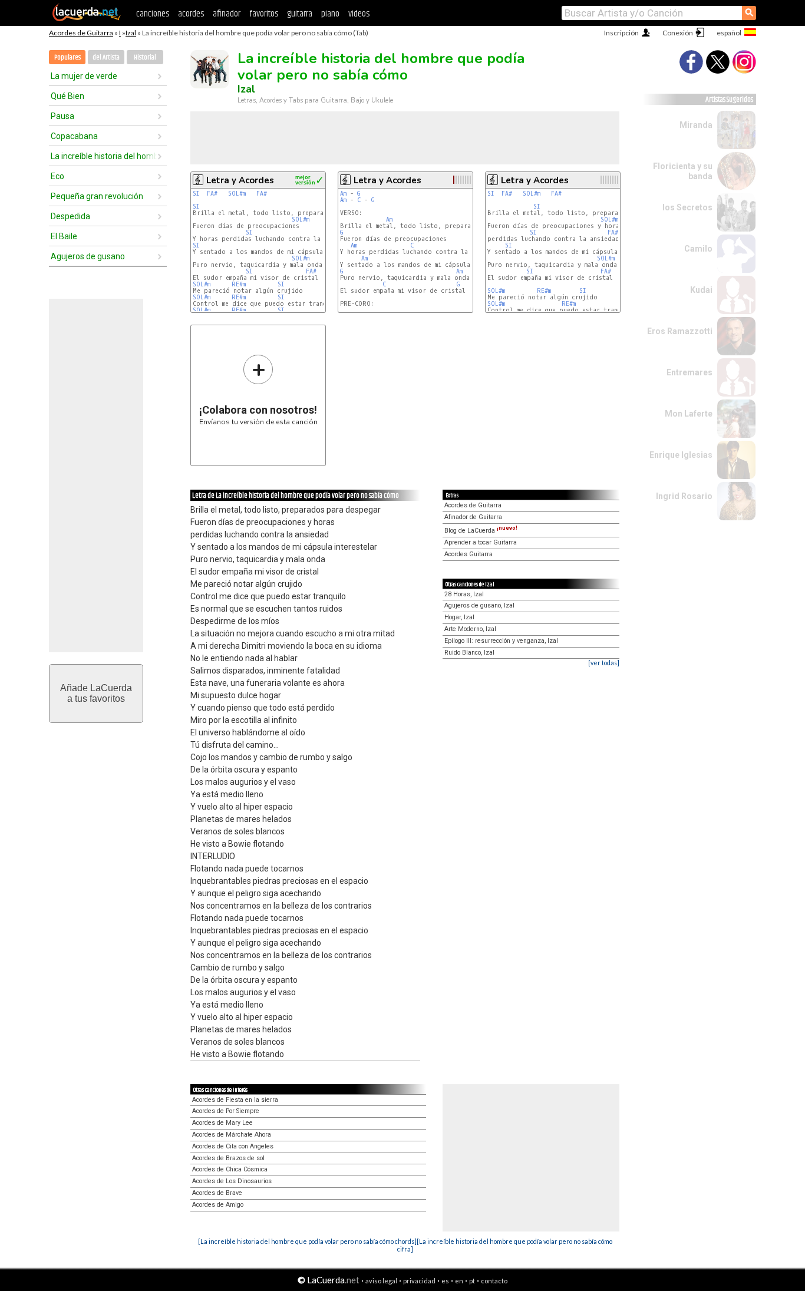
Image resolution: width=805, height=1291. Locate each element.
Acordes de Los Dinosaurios (232, 1181)
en (459, 1281)
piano (330, 13)
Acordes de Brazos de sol (228, 1158)
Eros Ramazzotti (679, 331)
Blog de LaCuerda (480, 530)
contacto (494, 1281)
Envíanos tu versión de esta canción (258, 390)
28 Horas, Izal (464, 594)
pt (472, 1281)
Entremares (689, 372)
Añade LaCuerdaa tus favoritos (96, 693)
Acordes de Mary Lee (222, 1123)
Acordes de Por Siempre (225, 1111)
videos (358, 13)
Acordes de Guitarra (81, 32)
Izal (131, 32)
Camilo (698, 248)
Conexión (677, 32)
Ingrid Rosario (684, 496)
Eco (57, 176)
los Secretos (687, 207)
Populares (67, 57)
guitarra (299, 13)
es (445, 1281)
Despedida (70, 216)
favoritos (263, 13)
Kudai (701, 290)
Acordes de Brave (217, 1193)
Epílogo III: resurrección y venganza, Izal (501, 641)
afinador (226, 13)
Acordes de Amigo (217, 1205)
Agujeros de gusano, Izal (479, 605)
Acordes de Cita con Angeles (232, 1146)
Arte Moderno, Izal (470, 629)
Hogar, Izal (459, 617)
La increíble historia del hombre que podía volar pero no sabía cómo (104, 156)
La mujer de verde (84, 76)
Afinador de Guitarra (473, 517)
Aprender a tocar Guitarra (480, 542)
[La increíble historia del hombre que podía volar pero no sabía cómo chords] (307, 1241)
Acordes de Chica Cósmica (230, 1169)
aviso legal (381, 1281)
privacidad (419, 1281)
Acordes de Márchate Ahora (231, 1134)
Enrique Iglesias (680, 455)
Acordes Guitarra (468, 554)
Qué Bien (67, 96)
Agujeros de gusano (88, 256)
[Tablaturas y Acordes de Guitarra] (86, 19)
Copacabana (74, 136)
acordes (191, 13)
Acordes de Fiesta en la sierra (235, 1100)
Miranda (695, 125)
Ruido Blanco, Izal (469, 652)
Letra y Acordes (240, 180)
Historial (145, 57)
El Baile (64, 236)
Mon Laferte (688, 413)
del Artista (106, 57)
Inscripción (621, 32)
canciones (152, 13)
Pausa (62, 116)
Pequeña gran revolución (97, 196)
